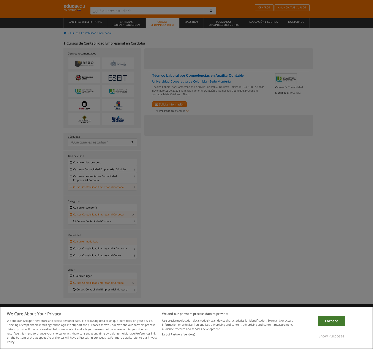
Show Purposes (331, 336)
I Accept (331, 321)
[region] (186, 328)
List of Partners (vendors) (178, 334)
